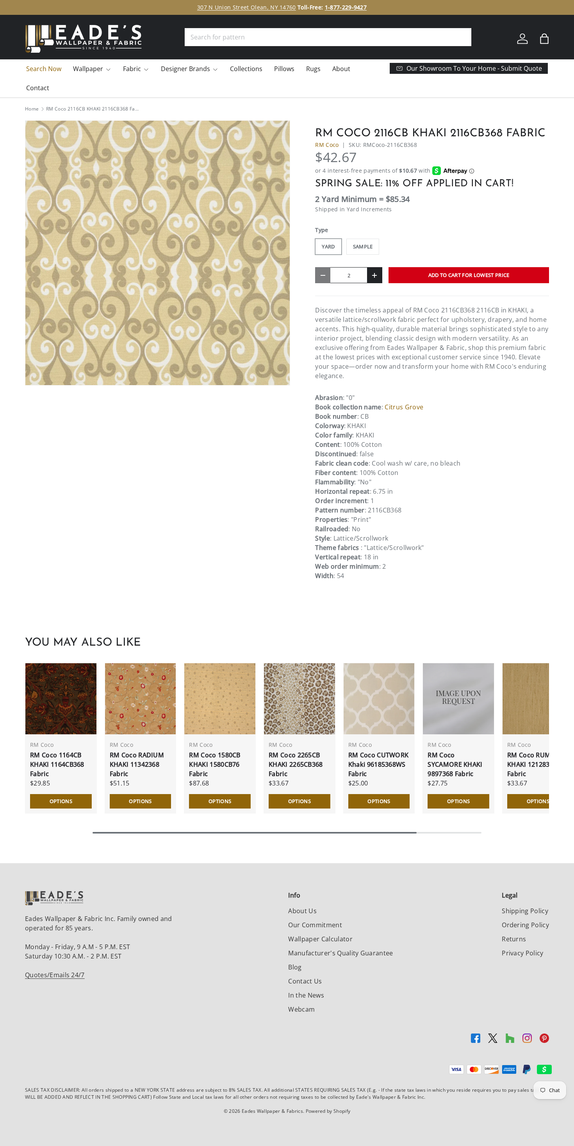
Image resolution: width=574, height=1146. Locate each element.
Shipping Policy (525, 911)
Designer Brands (185, 68)
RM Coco (327, 144)
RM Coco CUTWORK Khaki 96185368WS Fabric (378, 764)
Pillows (284, 68)
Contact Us (305, 981)
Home (32, 109)
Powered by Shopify (328, 1111)
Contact (37, 88)
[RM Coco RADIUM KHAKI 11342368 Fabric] (140, 698)
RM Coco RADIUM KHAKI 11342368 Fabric (137, 764)
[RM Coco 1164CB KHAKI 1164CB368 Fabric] (60, 698)
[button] (544, 38)
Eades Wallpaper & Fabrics (272, 1111)
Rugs (313, 68)
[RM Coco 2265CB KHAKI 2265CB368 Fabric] (299, 698)
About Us (302, 911)
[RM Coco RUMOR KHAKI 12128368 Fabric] (538, 698)
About (341, 68)
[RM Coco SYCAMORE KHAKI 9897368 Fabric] (458, 698)
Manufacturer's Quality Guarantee (340, 953)
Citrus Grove (404, 407)
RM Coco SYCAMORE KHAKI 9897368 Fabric (455, 764)
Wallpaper (88, 68)
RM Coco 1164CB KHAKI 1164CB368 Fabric (57, 764)
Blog (294, 967)
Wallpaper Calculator (320, 939)
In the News (306, 995)
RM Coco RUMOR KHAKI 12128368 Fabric (533, 764)
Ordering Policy (525, 925)
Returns (514, 939)
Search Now (43, 68)
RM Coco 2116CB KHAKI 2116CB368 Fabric (93, 109)
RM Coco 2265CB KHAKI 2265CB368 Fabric (296, 764)
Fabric (132, 68)
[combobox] (328, 37)
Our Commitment (315, 925)
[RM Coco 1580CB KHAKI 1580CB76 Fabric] (219, 698)
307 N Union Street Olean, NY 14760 (246, 7)
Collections (246, 68)
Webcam (301, 1009)
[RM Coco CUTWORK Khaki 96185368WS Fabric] (379, 698)
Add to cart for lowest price (469, 274)
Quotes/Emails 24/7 (55, 975)
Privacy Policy (522, 953)
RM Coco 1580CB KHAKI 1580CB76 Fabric (214, 764)
